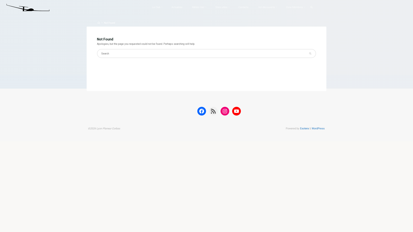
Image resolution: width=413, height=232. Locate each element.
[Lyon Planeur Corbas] (28, 7)
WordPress (318, 128)
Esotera (304, 128)
